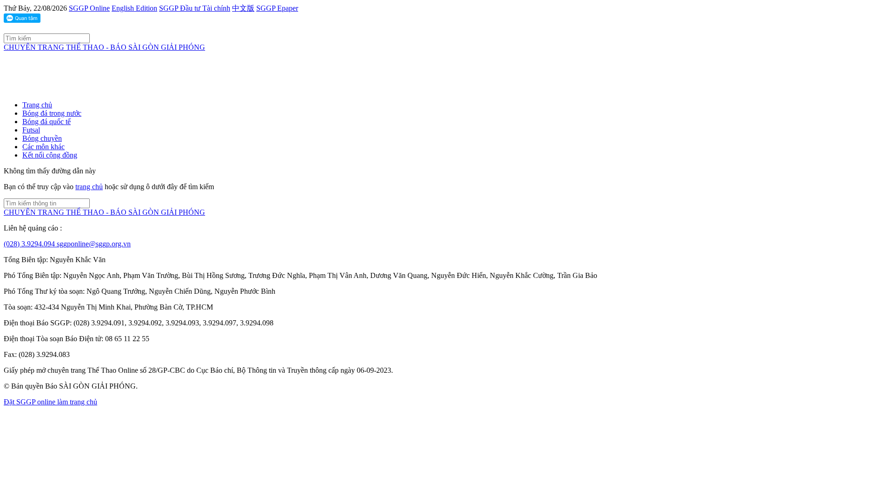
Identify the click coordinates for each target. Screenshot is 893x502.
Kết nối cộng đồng (49, 155)
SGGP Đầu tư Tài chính (194, 8)
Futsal (31, 130)
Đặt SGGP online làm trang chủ (50, 402)
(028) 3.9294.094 (30, 244)
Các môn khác (43, 147)
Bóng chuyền (42, 138)
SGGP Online (89, 8)
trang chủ (89, 187)
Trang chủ (37, 105)
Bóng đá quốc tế (46, 122)
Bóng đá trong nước (51, 113)
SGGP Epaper (277, 8)
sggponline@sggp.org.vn (94, 244)
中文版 (243, 8)
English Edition (134, 8)
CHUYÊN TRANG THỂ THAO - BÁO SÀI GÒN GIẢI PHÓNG (104, 47)
